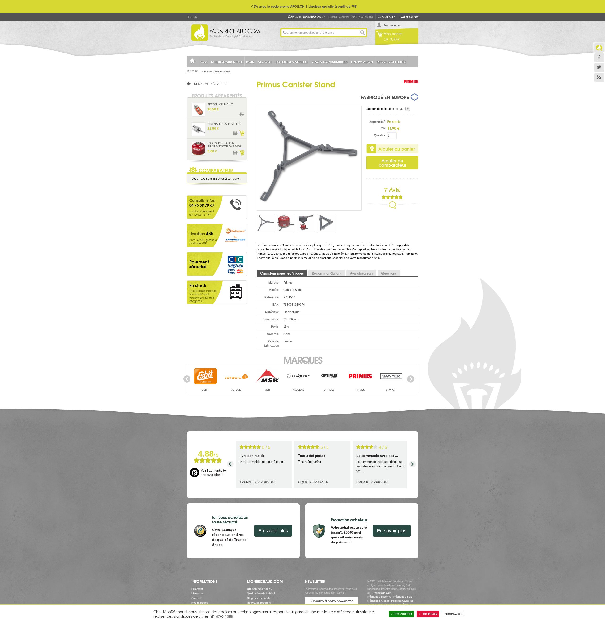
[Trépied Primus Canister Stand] (309, 158)
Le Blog (599, 48)
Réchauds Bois (402, 596)
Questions (389, 273)
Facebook (599, 57)
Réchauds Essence (379, 596)
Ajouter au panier (396, 148)
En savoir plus (273, 530)
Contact (196, 598)
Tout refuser (429, 614)
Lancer (362, 32)
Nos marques (199, 602)
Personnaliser (453, 614)
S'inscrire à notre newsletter (332, 600)
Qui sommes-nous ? (259, 588)
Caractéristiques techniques (282, 273)
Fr (189, 16)
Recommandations (327, 273)
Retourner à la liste (210, 83)
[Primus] (411, 86)
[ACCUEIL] (193, 61)
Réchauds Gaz (382, 593)
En (195, 16)
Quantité (379, 135)
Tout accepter (403, 614)
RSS (599, 77)
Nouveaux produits (259, 602)
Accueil (193, 71)
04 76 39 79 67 (386, 16)
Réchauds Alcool (378, 600)
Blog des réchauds (258, 598)
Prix (382, 128)
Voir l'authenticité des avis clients (213, 472)
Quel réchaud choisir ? (261, 593)
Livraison (197, 593)
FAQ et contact (409, 16)
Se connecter (392, 25)
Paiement (197, 588)
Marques (302, 359)
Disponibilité (377, 122)
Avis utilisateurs (361, 273)
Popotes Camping (402, 600)
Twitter (599, 67)
